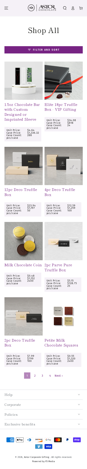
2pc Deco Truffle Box (19, 342)
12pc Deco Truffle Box (20, 192)
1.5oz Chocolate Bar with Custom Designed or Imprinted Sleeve (22, 112)
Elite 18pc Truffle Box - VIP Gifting (61, 107)
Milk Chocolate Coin (23, 264)
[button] (65, 8)
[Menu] (6, 8)
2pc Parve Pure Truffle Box (58, 267)
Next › (59, 375)
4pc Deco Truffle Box (60, 192)
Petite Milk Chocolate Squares (61, 342)
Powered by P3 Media (43, 461)
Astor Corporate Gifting (37, 457)
